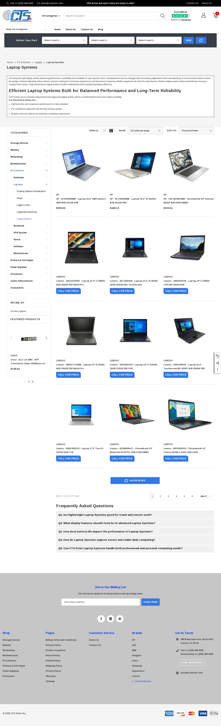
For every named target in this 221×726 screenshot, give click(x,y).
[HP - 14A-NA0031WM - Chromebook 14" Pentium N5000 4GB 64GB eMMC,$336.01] (189, 165)
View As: (94, 131)
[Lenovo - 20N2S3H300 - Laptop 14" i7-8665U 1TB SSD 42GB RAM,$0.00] (189, 247)
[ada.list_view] (104, 130)
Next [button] (46, 338)
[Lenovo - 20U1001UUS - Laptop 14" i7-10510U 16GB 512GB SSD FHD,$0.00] (135, 331)
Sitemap (50, 681)
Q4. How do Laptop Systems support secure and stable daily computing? (106, 539)
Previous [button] (11, 338)
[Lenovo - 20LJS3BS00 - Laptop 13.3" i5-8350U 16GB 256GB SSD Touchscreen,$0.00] (135, 247)
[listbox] (196, 130)
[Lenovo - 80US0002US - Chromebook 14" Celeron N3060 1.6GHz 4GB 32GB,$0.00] (189, 415)
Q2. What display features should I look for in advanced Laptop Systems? (106, 523)
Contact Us (192, 3)
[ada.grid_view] (111, 130)
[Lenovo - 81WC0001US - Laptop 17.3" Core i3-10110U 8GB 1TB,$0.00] (81, 415)
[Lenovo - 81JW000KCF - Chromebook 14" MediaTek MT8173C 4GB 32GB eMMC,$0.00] (135, 415)
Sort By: (172, 131)
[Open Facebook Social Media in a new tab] (101, 618)
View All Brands (142, 681)
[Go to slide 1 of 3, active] (25, 381)
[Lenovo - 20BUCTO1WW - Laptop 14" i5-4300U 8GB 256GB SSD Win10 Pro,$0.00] (81, 331)
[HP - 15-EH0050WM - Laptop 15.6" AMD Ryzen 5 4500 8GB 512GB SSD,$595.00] (81, 165)
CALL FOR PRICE (68, 291)
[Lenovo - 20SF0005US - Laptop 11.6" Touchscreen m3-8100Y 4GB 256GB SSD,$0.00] (189, 331)
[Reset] (201, 40)
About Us (207, 3)
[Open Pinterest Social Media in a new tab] (119, 618)
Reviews (186, 19)
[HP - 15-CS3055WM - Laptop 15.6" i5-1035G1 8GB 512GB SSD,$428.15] (135, 165)
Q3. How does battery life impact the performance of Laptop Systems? (105, 531)
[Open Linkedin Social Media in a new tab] (110, 618)
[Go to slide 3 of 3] (33, 381)
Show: (122, 131)
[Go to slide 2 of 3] (29, 381)
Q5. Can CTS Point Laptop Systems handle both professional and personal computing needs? (120, 548)
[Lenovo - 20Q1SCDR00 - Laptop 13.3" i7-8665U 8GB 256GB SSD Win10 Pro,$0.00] (81, 247)
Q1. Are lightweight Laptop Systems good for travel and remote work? (105, 514)
